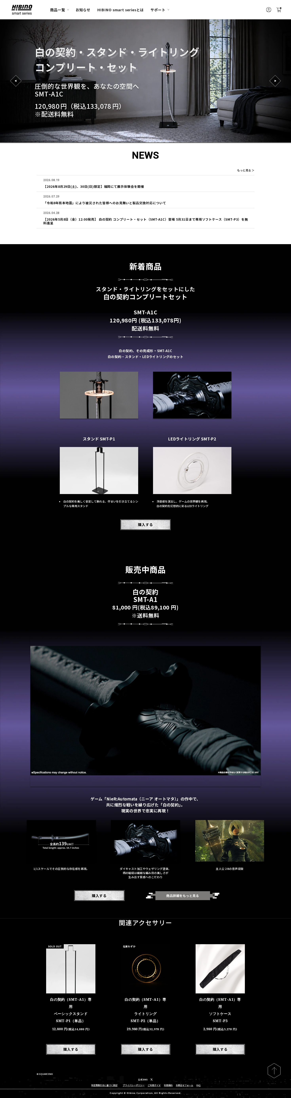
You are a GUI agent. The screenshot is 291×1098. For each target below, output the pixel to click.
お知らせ (83, 9)
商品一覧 (57, 9)
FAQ (198, 1085)
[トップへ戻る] (274, 1070)
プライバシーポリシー (134, 1085)
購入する (145, 524)
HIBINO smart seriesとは (120, 9)
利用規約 (168, 1085)
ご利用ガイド (154, 1085)
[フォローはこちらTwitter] (151, 1079)
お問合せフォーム (184, 1085)
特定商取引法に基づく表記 (104, 1085)
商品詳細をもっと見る (182, 895)
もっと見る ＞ (245, 170)
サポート (157, 9)
